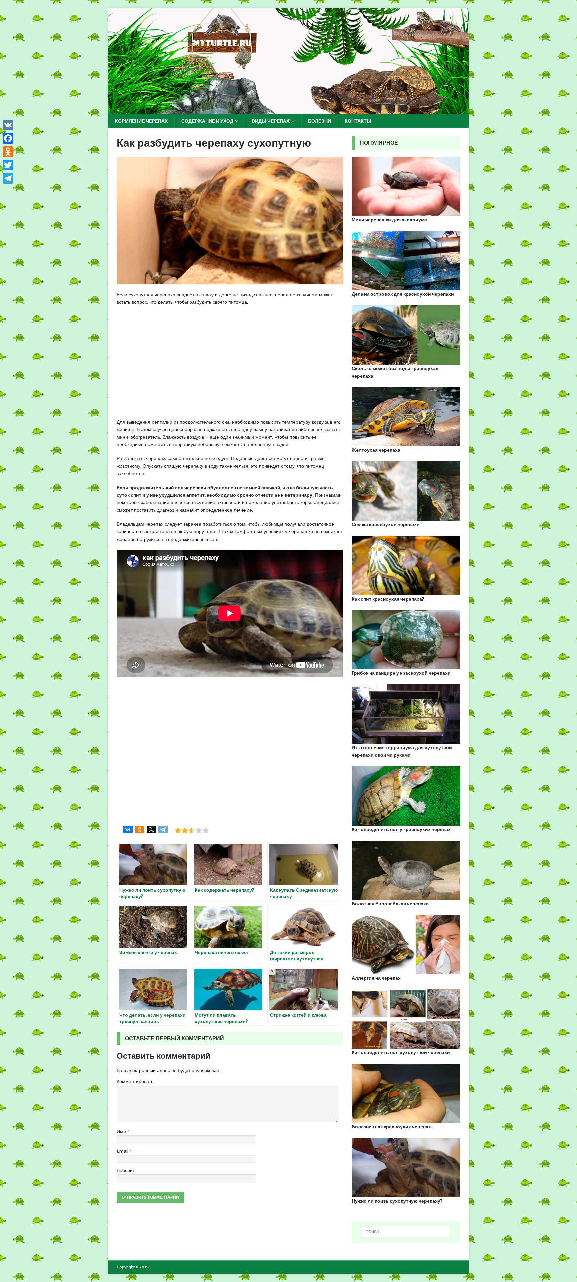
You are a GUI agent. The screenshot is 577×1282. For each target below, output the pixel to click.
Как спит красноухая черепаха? (388, 599)
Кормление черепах (141, 121)
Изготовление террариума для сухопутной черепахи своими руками (402, 751)
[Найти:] (406, 1231)
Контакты (358, 121)
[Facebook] (8, 138)
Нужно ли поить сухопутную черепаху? (397, 1201)
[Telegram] (163, 829)
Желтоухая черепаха (376, 450)
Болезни (319, 121)
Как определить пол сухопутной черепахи (401, 1052)
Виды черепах (271, 121)
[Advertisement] (230, 362)
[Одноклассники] (139, 829)
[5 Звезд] (205, 830)
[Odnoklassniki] (8, 151)
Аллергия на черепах (376, 978)
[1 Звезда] (177, 830)
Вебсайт (126, 1170)
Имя (122, 1131)
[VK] (8, 125)
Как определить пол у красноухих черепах (401, 829)
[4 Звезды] (198, 830)
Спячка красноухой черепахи (386, 524)
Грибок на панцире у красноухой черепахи (401, 673)
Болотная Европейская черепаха (390, 903)
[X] (151, 829)
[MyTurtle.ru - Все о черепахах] (288, 110)
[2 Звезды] (184, 830)
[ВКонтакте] (128, 829)
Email (123, 1151)
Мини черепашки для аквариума (389, 219)
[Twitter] (8, 165)
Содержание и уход (207, 121)
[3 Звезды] (191, 830)
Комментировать (135, 1081)
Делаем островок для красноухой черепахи (403, 294)
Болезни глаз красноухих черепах (391, 1126)
